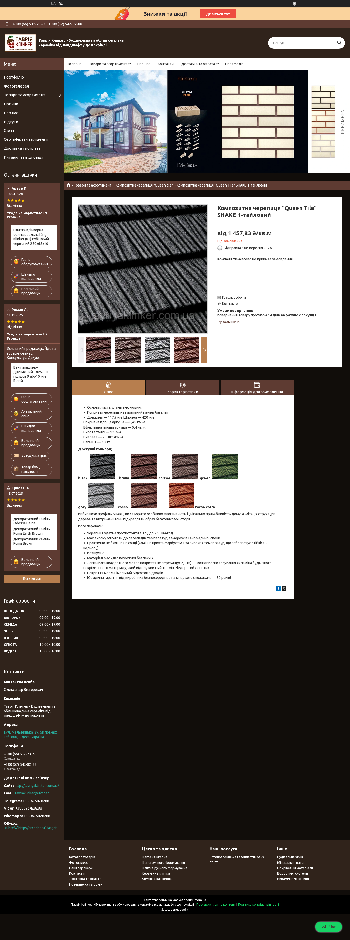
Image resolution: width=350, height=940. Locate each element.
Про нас (143, 64)
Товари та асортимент (108, 64)
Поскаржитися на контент (216, 904)
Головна (74, 64)
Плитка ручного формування (164, 868)
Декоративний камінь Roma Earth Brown (31, 531)
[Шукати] (339, 43)
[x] (284, 589)
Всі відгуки (32, 578)
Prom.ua (200, 900)
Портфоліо (234, 64)
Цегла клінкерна (154, 857)
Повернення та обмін (85, 884)
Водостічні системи (292, 873)
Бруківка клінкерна (157, 878)
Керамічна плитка (156, 873)
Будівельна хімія (290, 857)
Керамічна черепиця (293, 878)
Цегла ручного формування (163, 862)
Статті (9, 130)
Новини (11, 104)
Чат (332, 927)
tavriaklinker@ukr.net (32, 793)
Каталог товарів (82, 857)
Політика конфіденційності (258, 904)
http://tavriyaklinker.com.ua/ (37, 786)
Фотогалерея (16, 86)
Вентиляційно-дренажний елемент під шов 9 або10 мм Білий (31, 374)
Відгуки (11, 121)
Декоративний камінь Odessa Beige (31, 521)
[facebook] (278, 589)
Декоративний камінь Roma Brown (31, 541)
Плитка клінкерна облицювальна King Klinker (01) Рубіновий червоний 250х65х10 (31, 237)
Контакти (166, 64)
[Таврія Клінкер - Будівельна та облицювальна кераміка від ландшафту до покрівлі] (20, 43)
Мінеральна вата (290, 862)
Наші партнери (81, 868)
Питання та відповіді (23, 157)
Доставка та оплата (198, 64)
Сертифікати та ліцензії (26, 139)
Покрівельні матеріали (295, 868)
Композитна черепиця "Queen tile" (144, 185)
